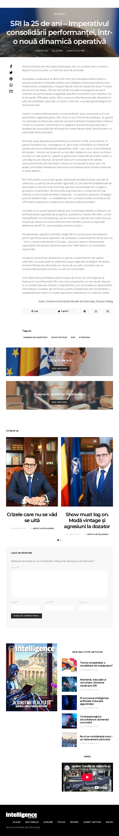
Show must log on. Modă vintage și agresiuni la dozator (87, 520)
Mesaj (14, 567)
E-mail (48, 602)
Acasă (16, 822)
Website (83, 602)
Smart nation (92, 822)
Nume (13, 602)
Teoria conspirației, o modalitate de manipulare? (96, 664)
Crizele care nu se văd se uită (32, 517)
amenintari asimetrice (36, 337)
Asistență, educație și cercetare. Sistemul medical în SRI (93, 682)
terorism (85, 337)
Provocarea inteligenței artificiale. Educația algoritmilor (94, 701)
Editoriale (59, 14)
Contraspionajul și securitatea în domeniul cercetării (94, 719)
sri (73, 337)
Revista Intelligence (60, 4)
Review (74, 822)
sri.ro (109, 822)
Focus (61, 822)
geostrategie (60, 337)
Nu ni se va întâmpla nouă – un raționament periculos (96, 738)
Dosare (48, 822)
